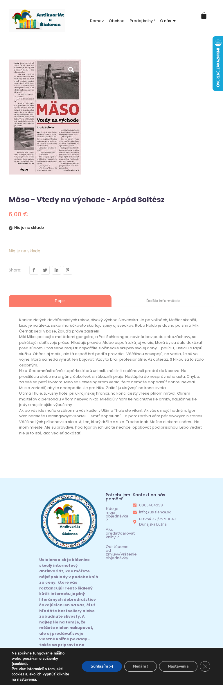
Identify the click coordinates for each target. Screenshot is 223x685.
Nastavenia (178, 666)
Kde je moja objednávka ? (117, 514)
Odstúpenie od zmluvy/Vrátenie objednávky (121, 552)
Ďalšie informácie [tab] (163, 300)
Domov (97, 21)
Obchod (117, 21)
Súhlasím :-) (102, 666)
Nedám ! (140, 666)
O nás (165, 21)
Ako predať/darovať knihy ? (120, 533)
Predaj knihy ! (142, 21)
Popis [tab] (60, 300)
